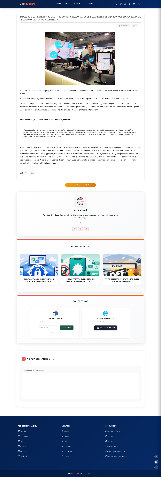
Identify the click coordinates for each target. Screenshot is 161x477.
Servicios (89, 4)
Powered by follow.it (55, 332)
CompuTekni (87, 473)
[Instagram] (120, 4)
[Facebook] (116, 4)
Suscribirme (67, 328)
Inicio (58, 4)
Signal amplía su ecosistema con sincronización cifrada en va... (39, 280)
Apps (67, 4)
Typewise (29, 173)
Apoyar (77, 4)
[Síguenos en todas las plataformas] (86, 229)
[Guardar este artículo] (156, 467)
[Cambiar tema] (156, 456)
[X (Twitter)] (125, 4)
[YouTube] (134, 4)
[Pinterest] (129, 4)
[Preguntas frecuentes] (80, 229)
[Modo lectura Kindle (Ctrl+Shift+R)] (156, 462)
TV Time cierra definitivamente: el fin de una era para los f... (122, 280)
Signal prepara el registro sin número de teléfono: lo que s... (80, 280)
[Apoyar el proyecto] (74, 229)
